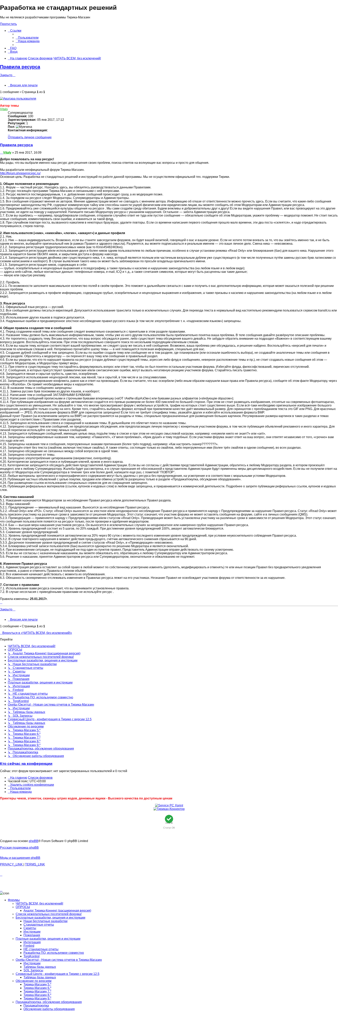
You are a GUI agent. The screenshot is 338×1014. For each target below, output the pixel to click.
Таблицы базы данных (39, 966)
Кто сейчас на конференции (26, 764)
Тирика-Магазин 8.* (37, 995)
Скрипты (29, 928)
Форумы (14, 900)
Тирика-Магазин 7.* (37, 991)
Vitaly (4, 109)
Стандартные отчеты (38, 924)
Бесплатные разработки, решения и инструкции (50, 917)
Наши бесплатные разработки (45, 921)
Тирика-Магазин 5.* (37, 984)
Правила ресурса (20, 66)
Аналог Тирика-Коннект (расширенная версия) (57, 910)
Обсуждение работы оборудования (49, 1009)
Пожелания (31, 935)
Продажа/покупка (36, 1005)
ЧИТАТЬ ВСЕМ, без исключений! (39, 903)
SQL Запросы (33, 970)
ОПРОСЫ (23, 907)
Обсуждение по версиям (33, 981)
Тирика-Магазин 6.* (37, 988)
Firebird (28, 945)
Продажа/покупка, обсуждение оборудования (49, 1002)
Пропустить (8, 24)
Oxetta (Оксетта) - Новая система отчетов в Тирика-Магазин (59, 959)
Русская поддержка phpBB (19, 847)
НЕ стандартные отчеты (40, 949)
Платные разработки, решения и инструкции (48, 938)
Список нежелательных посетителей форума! (49, 914)
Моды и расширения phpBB (20, 857)
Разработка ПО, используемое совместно (53, 952)
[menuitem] (27, 37)
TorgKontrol (31, 956)
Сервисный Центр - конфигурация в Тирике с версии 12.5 (57, 974)
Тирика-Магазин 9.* (37, 998)
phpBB (33, 841)
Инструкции (31, 931)
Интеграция (32, 942)
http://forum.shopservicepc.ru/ (20, 173)
